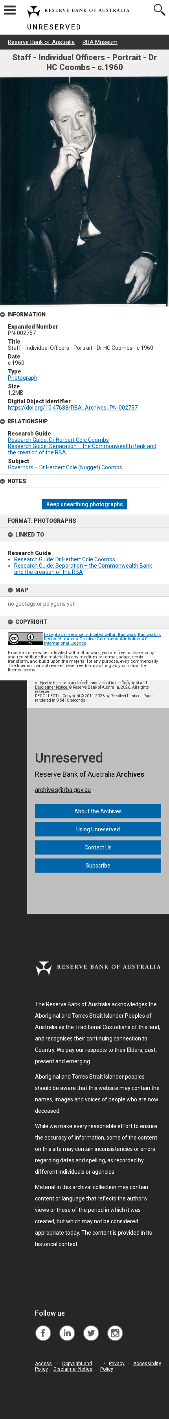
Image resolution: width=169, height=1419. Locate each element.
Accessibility (147, 1363)
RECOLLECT (46, 696)
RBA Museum (100, 42)
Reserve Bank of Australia (41, 42)
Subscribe (98, 865)
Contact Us (98, 847)
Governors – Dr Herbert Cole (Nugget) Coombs (65, 467)
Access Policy (43, 1366)
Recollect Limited (125, 696)
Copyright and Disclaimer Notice (72, 1366)
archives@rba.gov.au (63, 790)
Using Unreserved (98, 829)
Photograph (22, 378)
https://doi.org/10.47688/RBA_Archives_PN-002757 (73, 407)
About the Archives (98, 811)
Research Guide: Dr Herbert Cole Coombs (64, 559)
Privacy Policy (112, 1366)
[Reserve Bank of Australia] (43, 1327)
